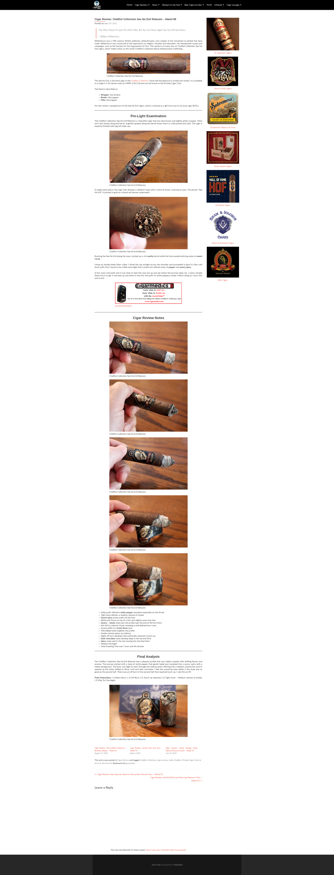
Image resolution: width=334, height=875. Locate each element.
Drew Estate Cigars (223, 166)
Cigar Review (123, 760)
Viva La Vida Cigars (223, 89)
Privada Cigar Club (190, 760)
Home (129, 5)
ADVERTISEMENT (123, 306)
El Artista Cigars (223, 205)
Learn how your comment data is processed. (166, 850)
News (154, 5)
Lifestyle (218, 5)
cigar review (162, 760)
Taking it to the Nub (171, 5)
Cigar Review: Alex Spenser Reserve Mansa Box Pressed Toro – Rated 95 (129, 774)
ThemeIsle (177, 865)
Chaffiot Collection (139, 81)
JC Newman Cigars (223, 53)
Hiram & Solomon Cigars (223, 243)
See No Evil (107, 763)
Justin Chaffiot (175, 760)
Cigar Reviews (141, 5)
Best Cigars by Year (193, 5)
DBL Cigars (223, 280)
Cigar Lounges (233, 5)
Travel (209, 5)
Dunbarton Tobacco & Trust (222, 127)
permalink (130, 763)
